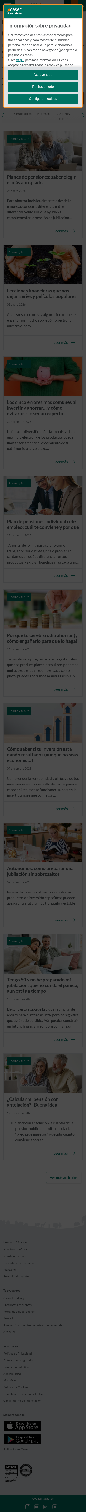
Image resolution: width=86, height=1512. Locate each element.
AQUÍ (20, 60)
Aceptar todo (43, 75)
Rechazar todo (43, 86)
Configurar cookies (43, 99)
